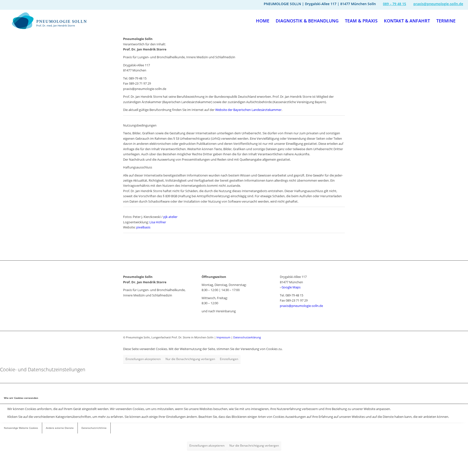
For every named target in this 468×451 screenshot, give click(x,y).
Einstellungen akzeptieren (143, 359)
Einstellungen (229, 359)
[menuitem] (263, 21)
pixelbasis (143, 227)
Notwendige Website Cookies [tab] (21, 428)
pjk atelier (170, 217)
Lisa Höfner (157, 222)
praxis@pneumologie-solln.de (438, 3)
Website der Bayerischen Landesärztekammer (248, 110)
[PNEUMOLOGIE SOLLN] (49, 21)
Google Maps (291, 287)
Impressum (223, 337)
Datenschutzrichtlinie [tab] (94, 428)
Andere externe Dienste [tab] (60, 428)
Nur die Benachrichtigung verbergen (190, 359)
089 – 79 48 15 (394, 3)
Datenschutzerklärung (247, 337)
